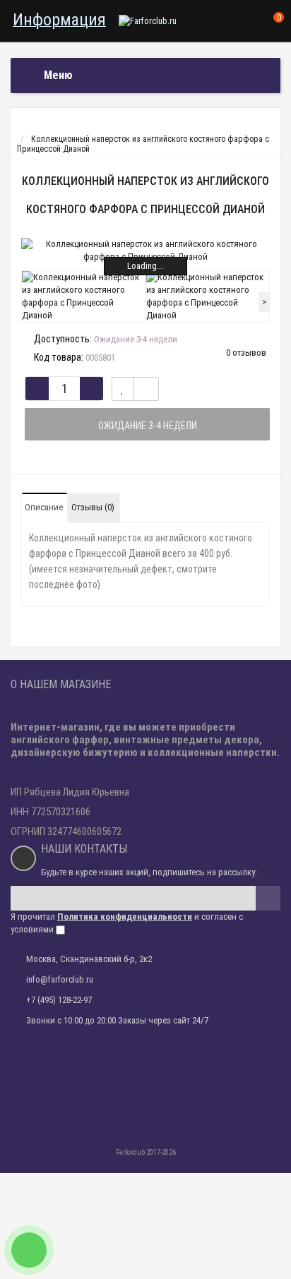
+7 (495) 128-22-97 (59, 1000)
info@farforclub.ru (59, 979)
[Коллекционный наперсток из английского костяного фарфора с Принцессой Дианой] (145, 250)
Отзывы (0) (92, 507)
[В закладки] (122, 389)
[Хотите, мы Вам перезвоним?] (29, 1250)
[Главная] (23, 129)
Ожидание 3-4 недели (147, 425)
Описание (44, 507)
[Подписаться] (268, 898)
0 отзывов (246, 352)
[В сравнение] (146, 389)
